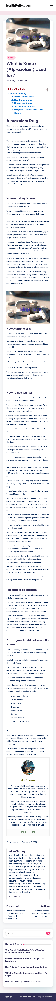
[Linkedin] (26, 832)
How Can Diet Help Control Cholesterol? (23, 982)
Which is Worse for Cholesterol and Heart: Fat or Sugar (27, 974)
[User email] (33, 832)
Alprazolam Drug (18, 93)
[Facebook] (30, 832)
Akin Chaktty (17, 851)
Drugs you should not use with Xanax (28, 111)
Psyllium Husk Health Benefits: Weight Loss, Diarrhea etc (25, 959)
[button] (15, 897)
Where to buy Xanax (24, 97)
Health (11, 57)
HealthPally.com (17, 5)
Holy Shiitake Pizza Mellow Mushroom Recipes (26, 967)
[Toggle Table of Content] (44, 90)
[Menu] (51, 5)
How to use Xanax (23, 103)
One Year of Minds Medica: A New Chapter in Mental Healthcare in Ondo (25, 951)
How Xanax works (23, 100)
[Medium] (22, 832)
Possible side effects (24, 106)
